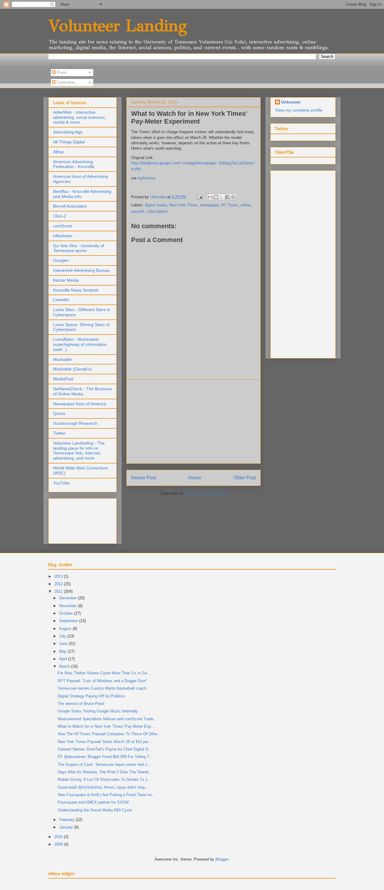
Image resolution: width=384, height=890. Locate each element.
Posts (61, 72)
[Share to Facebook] (227, 197)
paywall (137, 211)
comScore (62, 225)
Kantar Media (66, 280)
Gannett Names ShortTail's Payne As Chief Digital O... (105, 749)
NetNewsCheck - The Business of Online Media (82, 391)
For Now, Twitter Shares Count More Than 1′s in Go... (104, 673)
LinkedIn (61, 299)
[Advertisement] (193, 421)
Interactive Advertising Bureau (81, 270)
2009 (59, 844)
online (246, 205)
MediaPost (63, 378)
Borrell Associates (70, 206)
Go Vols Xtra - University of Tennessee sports (78, 248)
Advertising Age (67, 132)
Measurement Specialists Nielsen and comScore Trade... (107, 719)
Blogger (221, 859)
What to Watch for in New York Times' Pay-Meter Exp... (106, 726)
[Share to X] (222, 197)
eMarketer (63, 235)
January (66, 827)
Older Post (244, 477)
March (65, 666)
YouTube (61, 483)
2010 (59, 837)
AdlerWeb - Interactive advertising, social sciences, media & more (79, 117)
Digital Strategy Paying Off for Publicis (91, 696)
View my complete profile (298, 110)
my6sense (146, 178)
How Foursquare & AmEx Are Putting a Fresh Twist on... (106, 795)
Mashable (62, 359)
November (68, 606)
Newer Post (143, 477)
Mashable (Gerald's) (72, 369)
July (63, 636)
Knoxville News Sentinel (75, 290)
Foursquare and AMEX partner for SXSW (93, 802)
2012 (59, 584)
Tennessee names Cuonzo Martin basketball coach (102, 688)
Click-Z (59, 216)
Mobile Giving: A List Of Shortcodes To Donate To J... (104, 779)
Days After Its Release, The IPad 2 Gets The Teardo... (105, 772)
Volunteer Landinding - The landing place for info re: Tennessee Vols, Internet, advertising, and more (79, 450)
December (68, 598)
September (69, 621)
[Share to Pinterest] (233, 197)
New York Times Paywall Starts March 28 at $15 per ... (105, 741)
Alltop (58, 151)
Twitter (59, 433)
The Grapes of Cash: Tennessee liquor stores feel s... (104, 764)
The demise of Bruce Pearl (81, 703)
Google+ (61, 260)
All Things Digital (69, 141)
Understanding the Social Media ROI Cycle (95, 810)
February (67, 819)
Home (194, 477)
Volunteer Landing (117, 26)
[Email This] (210, 197)
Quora (59, 413)
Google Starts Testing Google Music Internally (98, 711)
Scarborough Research (75, 423)
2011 (59, 591)
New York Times (183, 205)
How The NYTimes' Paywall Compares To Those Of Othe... (109, 734)
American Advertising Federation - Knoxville (73, 164)
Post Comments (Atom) (205, 493)
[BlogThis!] (216, 197)
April (63, 659)
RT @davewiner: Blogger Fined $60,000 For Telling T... (105, 756)
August (66, 628)
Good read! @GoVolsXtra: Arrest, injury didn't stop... (103, 787)
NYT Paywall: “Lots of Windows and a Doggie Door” (102, 681)
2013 (59, 576)
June (64, 643)
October (66, 613)
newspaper (209, 205)
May (63, 651)
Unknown (291, 102)
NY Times (229, 205)
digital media (156, 205)
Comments (66, 82)
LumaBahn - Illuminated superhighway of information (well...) (80, 344)
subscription (156, 211)
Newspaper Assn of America (79, 403)
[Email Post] (199, 197)
